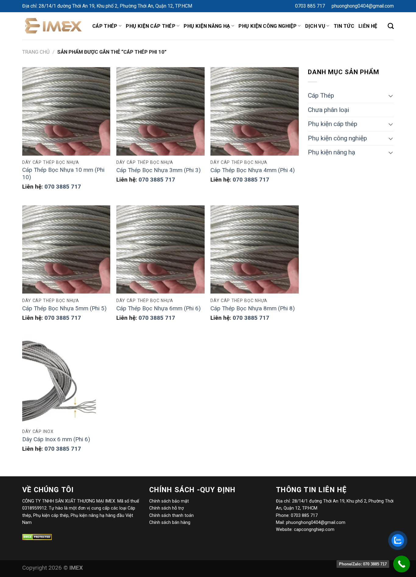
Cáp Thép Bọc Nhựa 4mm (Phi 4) (252, 170)
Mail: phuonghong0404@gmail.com (310, 522)
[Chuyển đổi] (391, 95)
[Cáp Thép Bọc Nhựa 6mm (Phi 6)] (160, 249)
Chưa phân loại (328, 110)
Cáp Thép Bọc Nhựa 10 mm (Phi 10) (63, 174)
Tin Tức (344, 26)
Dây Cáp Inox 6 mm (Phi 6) (56, 439)
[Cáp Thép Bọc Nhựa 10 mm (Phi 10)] (66, 111)
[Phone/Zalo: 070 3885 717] (401, 564)
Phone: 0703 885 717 (297, 515)
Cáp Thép (105, 26)
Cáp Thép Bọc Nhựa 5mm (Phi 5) (64, 308)
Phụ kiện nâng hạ (207, 26)
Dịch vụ (315, 26)
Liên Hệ (367, 26)
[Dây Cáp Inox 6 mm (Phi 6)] (66, 380)
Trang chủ (36, 52)
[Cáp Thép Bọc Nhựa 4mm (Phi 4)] (254, 111)
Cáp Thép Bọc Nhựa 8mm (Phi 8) (252, 308)
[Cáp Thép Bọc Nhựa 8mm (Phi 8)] (254, 249)
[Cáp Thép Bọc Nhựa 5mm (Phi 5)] (66, 249)
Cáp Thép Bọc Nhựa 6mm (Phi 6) (158, 308)
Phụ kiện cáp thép (150, 26)
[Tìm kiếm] (391, 26)
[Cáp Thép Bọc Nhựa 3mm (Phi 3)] (160, 111)
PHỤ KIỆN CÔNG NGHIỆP (267, 26)
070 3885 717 (62, 186)
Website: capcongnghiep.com (305, 529)
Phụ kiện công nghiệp (337, 138)
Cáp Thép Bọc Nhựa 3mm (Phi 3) (158, 170)
